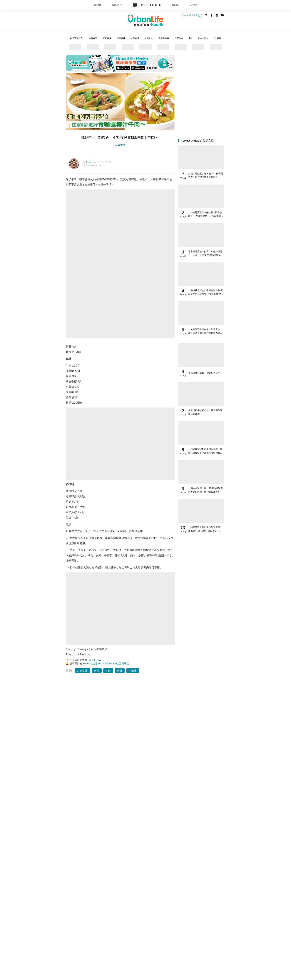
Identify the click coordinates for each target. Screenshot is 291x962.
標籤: (70, 670)
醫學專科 (121, 38)
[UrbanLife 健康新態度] (145, 20)
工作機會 (193, 5)
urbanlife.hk (94, 660)
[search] (206, 15)
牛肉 (108, 670)
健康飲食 (148, 38)
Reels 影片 (203, 38)
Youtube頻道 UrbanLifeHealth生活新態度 (106, 663)
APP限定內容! (76, 38)
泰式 (96, 670)
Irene (89, 162)
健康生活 (134, 38)
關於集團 (97, 5)
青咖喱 (133, 670)
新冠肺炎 (178, 38)
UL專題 (217, 38)
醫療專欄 (107, 38)
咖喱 (119, 670)
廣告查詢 (175, 5)
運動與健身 (163, 38)
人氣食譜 (120, 144)
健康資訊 (93, 38)
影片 (191, 38)
